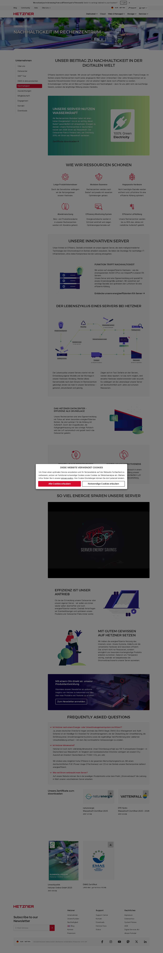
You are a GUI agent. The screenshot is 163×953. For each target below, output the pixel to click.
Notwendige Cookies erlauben (103, 483)
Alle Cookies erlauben (59, 483)
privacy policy (67, 478)
